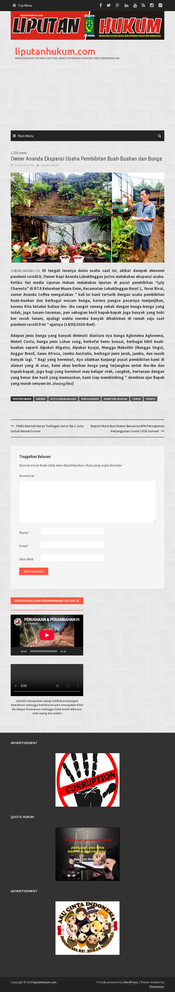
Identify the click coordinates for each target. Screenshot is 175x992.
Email (24, 546)
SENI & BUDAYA (90, 398)
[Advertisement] (87, 98)
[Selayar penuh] (78, 651)
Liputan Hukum (50, 165)
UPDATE (150, 398)
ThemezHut (156, 987)
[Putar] (16, 651)
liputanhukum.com (55, 51)
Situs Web (26, 559)
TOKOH (136, 398)
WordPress (131, 982)
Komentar (27, 476)
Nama (24, 532)
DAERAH (40, 398)
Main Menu (26, 136)
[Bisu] (71, 651)
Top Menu (25, 5)
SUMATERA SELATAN (115, 398)
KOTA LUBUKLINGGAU (63, 398)
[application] (47, 635)
